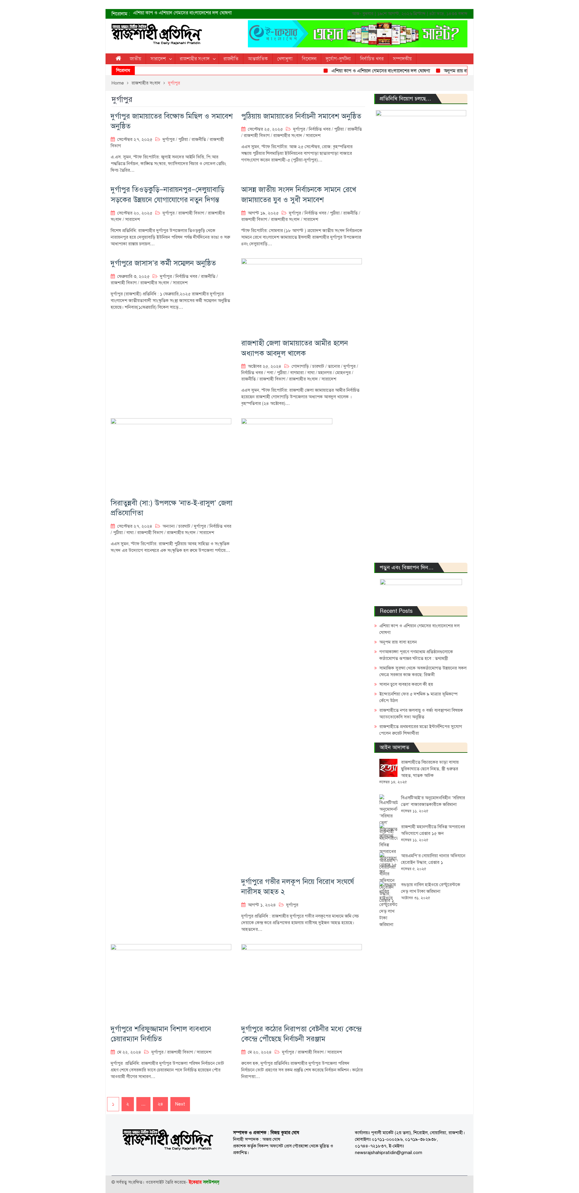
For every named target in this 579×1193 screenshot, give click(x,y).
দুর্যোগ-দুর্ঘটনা (338, 59)
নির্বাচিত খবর (372, 59)
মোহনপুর (343, 372)
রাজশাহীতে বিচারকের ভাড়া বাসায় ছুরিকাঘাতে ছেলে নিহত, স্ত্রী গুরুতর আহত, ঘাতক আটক (430, 768)
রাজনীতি (231, 59)
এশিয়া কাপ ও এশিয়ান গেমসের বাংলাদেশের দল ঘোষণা (365, 71)
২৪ (160, 1104)
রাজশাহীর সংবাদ (195, 59)
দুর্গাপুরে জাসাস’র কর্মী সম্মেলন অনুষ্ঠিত (163, 263)
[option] (229, 14)
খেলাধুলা (285, 59)
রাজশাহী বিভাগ (257, 135)
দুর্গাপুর (169, 139)
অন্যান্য (169, 526)
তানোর (334, 366)
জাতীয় (135, 59)
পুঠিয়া (183, 139)
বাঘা (311, 372)
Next (180, 1104)
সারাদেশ (158, 59)
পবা (270, 372)
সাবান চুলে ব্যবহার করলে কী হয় (406, 684)
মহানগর (325, 372)
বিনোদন (309, 59)
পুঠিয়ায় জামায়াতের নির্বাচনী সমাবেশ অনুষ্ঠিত (301, 116)
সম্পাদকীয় (402, 59)
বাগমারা (297, 372)
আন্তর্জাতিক (258, 59)
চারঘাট (318, 366)
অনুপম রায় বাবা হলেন (152, 14)
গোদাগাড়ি (300, 366)
